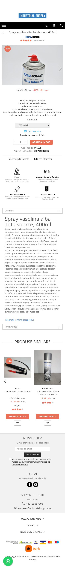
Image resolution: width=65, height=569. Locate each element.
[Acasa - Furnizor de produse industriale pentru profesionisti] (32, 15)
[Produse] (4, 26)
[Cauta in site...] (61, 25)
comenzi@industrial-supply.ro (34, 508)
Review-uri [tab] (11, 326)
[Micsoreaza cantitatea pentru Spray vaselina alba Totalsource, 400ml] (15, 142)
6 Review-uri (39, 40)
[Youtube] (35, 484)
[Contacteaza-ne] (46, 25)
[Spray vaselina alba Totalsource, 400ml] (32, 65)
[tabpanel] (32, 65)
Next (60, 68)
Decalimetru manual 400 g (17, 393)
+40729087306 (34, 503)
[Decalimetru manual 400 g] (17, 367)
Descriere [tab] (9, 210)
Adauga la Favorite (20, 158)
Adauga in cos (41, 142)
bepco (17, 388)
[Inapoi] (2, 33)
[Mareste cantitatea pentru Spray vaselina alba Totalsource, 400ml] (25, 142)
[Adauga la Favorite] (17, 423)
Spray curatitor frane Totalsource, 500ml (48, 393)
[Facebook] (29, 484)
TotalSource (47, 388)
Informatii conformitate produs (19, 319)
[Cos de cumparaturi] (54, 25)
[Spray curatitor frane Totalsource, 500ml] (47, 367)
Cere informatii (44, 158)
